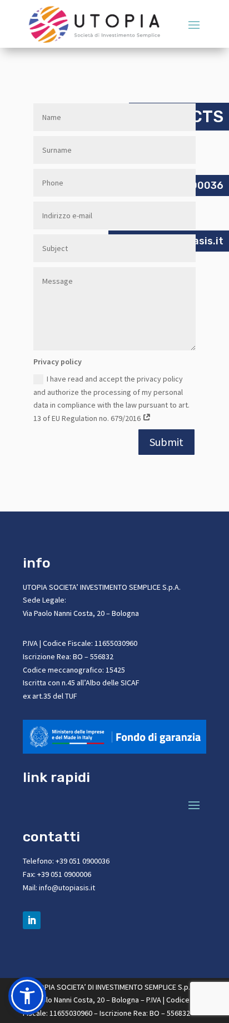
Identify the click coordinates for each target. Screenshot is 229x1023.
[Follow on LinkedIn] (32, 920)
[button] (27, 996)
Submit (166, 442)
